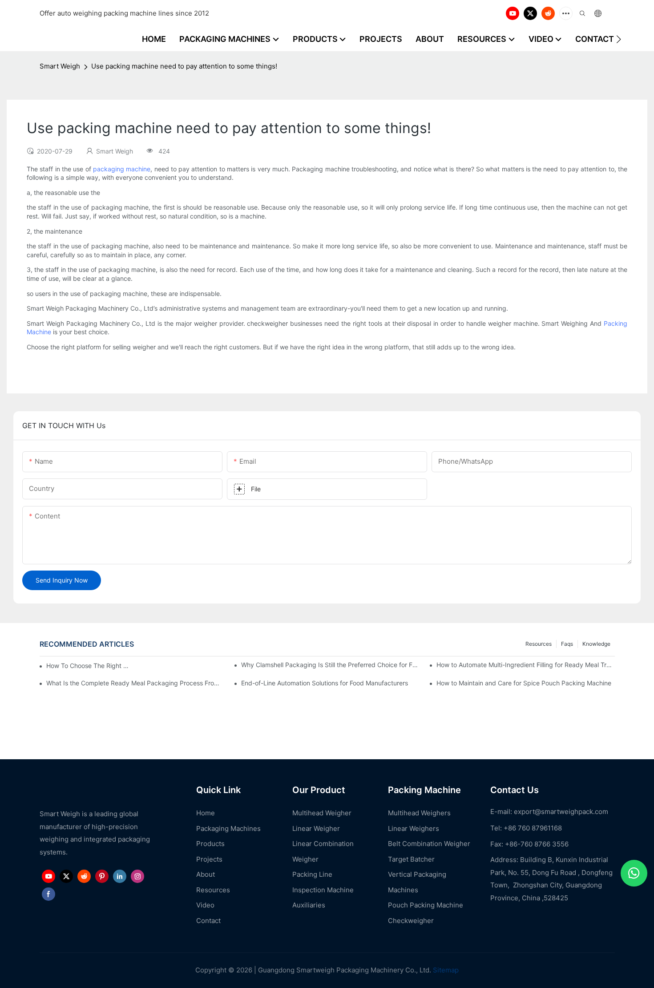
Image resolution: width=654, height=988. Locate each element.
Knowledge (596, 643)
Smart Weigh (60, 66)
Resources (538, 643)
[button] (618, 39)
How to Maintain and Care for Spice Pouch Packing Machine (523, 683)
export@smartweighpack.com (561, 811)
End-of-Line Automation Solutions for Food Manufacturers (324, 683)
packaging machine (121, 169)
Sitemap (445, 970)
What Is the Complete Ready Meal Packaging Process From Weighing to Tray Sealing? (135, 683)
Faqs (567, 643)
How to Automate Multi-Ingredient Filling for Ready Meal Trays (525, 664)
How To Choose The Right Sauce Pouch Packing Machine (89, 665)
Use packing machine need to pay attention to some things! (184, 66)
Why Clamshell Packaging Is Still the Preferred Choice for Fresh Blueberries (330, 664)
